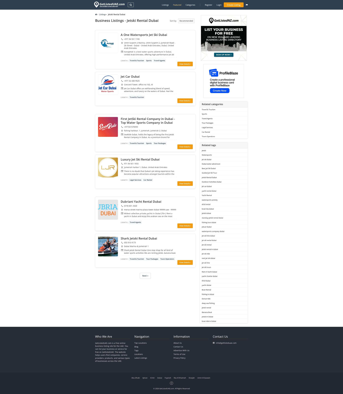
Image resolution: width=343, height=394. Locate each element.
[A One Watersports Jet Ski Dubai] (108, 43)
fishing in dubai (208, 294)
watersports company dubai (213, 231)
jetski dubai (206, 213)
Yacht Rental (207, 195)
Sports (149, 60)
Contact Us (178, 346)
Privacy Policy (179, 358)
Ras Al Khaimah (180, 378)
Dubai (159, 378)
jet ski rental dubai (209, 240)
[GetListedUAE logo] (109, 4)
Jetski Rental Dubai (209, 177)
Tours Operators (167, 259)
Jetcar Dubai (206, 227)
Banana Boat (207, 312)
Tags (136, 350)
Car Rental (147, 180)
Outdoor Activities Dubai (211, 182)
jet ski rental (206, 245)
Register (208, 4)
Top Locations (140, 343)
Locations (138, 354)
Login (219, 4)
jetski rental (206, 307)
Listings (165, 4)
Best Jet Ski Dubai (209, 168)
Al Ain (152, 378)
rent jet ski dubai (208, 258)
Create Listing (233, 4)
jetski (204, 150)
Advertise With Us (181, 350)
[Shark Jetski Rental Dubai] (108, 246)
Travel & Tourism (137, 60)
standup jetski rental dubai (212, 218)
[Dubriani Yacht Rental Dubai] (108, 210)
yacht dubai (206, 285)
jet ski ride (206, 253)
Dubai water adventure (211, 164)
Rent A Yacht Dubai (209, 272)
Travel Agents (159, 60)
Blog (136, 346)
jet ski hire (206, 263)
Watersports (207, 155)
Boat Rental (206, 290)
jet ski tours (206, 267)
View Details (184, 64)
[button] (247, 4)
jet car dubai (207, 186)
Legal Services (135, 180)
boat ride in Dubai (209, 321)
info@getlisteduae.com (226, 343)
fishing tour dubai (209, 222)
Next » (145, 275)
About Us (178, 343)
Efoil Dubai (206, 281)
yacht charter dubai (209, 276)
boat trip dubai (208, 209)
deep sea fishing (208, 303)
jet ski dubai (206, 159)
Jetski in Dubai (207, 316)
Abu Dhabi (135, 378)
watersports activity (210, 200)
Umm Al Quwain (203, 378)
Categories (190, 4)
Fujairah (168, 378)
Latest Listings (140, 358)
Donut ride (206, 298)
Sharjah (192, 378)
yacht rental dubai (209, 191)
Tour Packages (160, 143)
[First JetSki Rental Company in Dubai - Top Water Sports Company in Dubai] (108, 127)
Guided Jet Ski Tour (209, 173)
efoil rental (206, 204)
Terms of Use (179, 354)
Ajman (145, 378)
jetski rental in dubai (210, 249)
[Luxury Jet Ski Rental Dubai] (108, 167)
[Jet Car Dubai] (108, 85)
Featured (177, 4)
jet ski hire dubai (208, 236)
